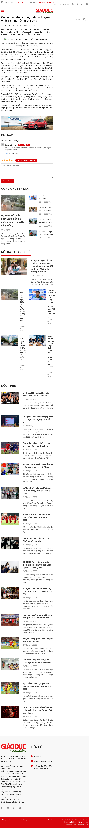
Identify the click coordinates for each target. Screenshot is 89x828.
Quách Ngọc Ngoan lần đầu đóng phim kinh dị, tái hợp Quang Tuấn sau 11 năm (38, 710)
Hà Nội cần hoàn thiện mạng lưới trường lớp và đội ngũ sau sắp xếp (38, 419)
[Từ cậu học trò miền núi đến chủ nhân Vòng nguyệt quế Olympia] (10, 469)
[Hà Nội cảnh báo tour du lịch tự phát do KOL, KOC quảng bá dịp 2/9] (10, 593)
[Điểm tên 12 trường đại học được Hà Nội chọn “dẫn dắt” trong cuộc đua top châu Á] (37, 340)
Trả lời (7, 153)
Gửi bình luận (8, 181)
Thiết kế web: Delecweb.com (77, 825)
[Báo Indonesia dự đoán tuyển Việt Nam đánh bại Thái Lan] (10, 448)
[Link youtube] (87, 4)
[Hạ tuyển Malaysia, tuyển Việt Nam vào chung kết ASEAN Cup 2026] (10, 688)
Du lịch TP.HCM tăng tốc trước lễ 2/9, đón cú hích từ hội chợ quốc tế (23, 347)
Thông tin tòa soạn (61, 4)
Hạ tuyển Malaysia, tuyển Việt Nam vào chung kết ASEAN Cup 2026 (37, 686)
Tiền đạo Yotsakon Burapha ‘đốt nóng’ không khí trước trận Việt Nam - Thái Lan (51, 302)
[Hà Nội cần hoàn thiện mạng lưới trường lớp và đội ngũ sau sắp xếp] (10, 421)
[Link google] (82, 4)
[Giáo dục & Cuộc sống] (44, 11)
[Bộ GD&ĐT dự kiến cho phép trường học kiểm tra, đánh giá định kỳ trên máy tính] (10, 567)
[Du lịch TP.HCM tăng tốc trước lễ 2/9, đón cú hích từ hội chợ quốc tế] (33, 221)
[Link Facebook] (73, 4)
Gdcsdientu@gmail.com (47, 2)
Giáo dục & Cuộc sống (66, 820)
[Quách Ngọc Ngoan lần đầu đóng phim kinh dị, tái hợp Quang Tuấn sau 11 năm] (10, 712)
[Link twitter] (77, 4)
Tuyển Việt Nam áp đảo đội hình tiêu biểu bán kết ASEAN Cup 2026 (37, 517)
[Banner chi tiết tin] (27, 123)
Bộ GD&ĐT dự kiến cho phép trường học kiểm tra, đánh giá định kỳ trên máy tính (37, 565)
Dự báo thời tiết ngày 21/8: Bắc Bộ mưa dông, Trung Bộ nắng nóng (37, 491)
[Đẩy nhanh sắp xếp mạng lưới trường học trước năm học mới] (10, 664)
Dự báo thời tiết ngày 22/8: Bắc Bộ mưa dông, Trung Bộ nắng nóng (22, 305)
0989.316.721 (23, 2)
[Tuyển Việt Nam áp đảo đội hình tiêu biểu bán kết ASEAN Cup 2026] (10, 519)
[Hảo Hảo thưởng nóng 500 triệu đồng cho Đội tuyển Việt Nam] (10, 620)
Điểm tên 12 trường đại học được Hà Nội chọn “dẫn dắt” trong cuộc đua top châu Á (50, 351)
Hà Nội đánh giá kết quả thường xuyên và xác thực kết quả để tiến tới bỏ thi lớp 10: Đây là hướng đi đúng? (42, 266)
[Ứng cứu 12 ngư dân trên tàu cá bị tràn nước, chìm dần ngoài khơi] (33, 233)
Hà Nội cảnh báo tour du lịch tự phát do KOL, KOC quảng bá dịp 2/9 (37, 591)
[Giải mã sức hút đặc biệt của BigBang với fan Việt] (10, 543)
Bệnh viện (38, 79)
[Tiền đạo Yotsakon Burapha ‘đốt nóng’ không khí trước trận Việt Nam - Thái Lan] (33, 197)
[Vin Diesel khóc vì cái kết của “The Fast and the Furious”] (10, 398)
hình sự (34, 88)
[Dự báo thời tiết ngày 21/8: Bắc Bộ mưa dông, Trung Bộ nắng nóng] (10, 493)
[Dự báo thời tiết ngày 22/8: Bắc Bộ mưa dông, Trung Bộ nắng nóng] (13, 203)
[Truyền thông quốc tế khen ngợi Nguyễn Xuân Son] (10, 643)
